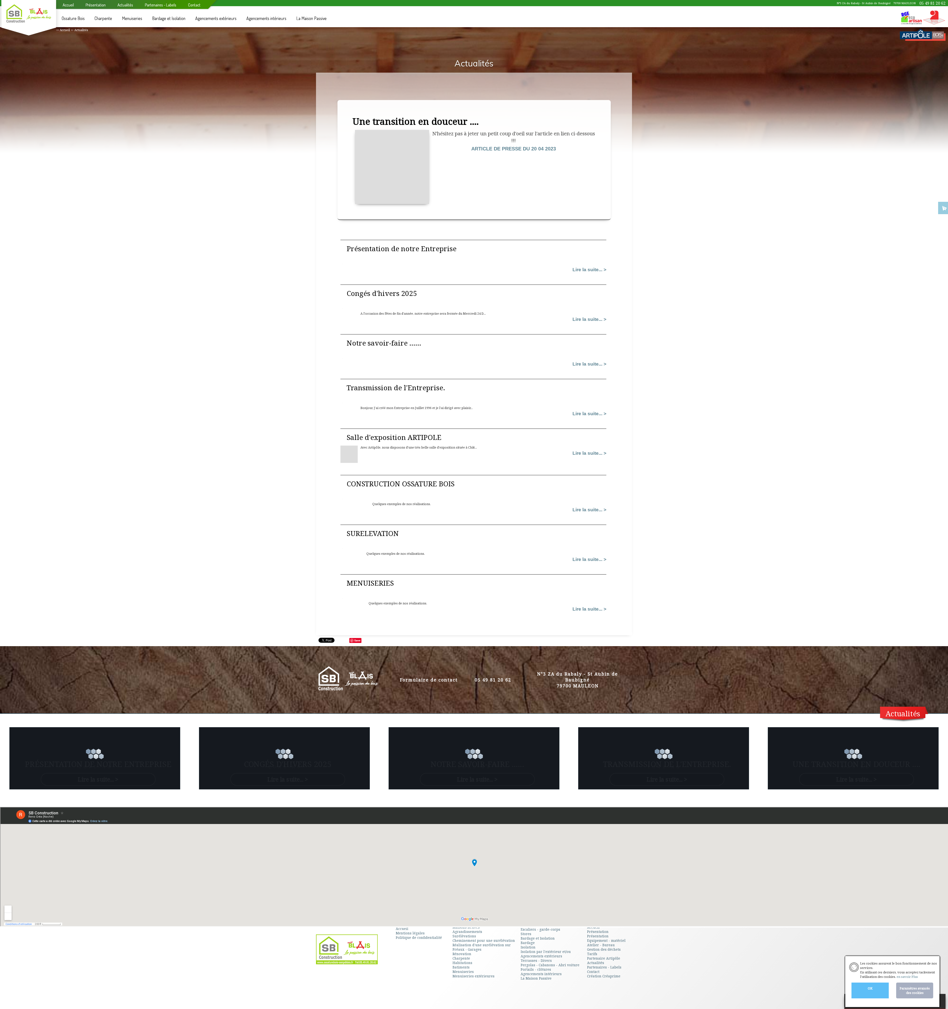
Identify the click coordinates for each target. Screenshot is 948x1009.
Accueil (65, 30)
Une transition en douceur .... (857, 764)
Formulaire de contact (429, 680)
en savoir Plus (907, 976)
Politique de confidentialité (419, 937)
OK (870, 988)
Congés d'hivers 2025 (382, 293)
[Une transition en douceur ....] (392, 200)
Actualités (903, 714)
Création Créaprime (603, 976)
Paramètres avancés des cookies (915, 990)
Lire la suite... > (589, 269)
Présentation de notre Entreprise (401, 248)
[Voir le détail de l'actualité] (349, 460)
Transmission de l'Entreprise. (396, 387)
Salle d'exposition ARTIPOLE (394, 437)
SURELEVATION (373, 533)
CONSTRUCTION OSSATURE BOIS (400, 483)
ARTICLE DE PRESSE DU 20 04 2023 (513, 148)
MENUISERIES (370, 583)
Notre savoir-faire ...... (384, 343)
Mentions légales (410, 933)
